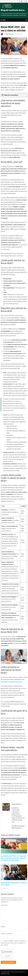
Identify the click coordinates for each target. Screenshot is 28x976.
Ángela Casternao (9, 34)
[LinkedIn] (26, 1)
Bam (8, 973)
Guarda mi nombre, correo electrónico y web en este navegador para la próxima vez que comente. (14, 943)
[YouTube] (22, 1)
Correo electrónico (7, 933)
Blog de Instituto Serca (13, 10)
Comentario (4, 905)
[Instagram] (25, 1)
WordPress (3, 973)
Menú (4, 20)
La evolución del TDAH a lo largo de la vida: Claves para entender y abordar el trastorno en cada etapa (14, 858)
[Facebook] (20, 1)
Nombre (3, 926)
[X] (23, 1)
